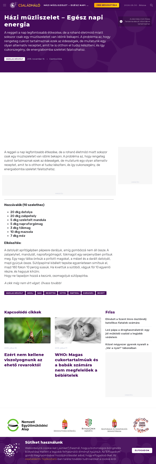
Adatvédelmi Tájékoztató (41, 459)
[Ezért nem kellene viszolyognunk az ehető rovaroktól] (27, 335)
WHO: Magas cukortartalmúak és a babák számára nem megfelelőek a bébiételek (76, 365)
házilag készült (14, 59)
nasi (39, 293)
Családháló (25, 5)
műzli (30, 293)
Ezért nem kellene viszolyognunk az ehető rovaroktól (24, 359)
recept (101, 293)
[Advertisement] (135, 165)
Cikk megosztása (106, 5)
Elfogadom (142, 450)
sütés (63, 293)
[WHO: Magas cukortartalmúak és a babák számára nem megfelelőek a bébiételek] (78, 333)
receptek (51, 293)
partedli (74, 293)
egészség (88, 293)
